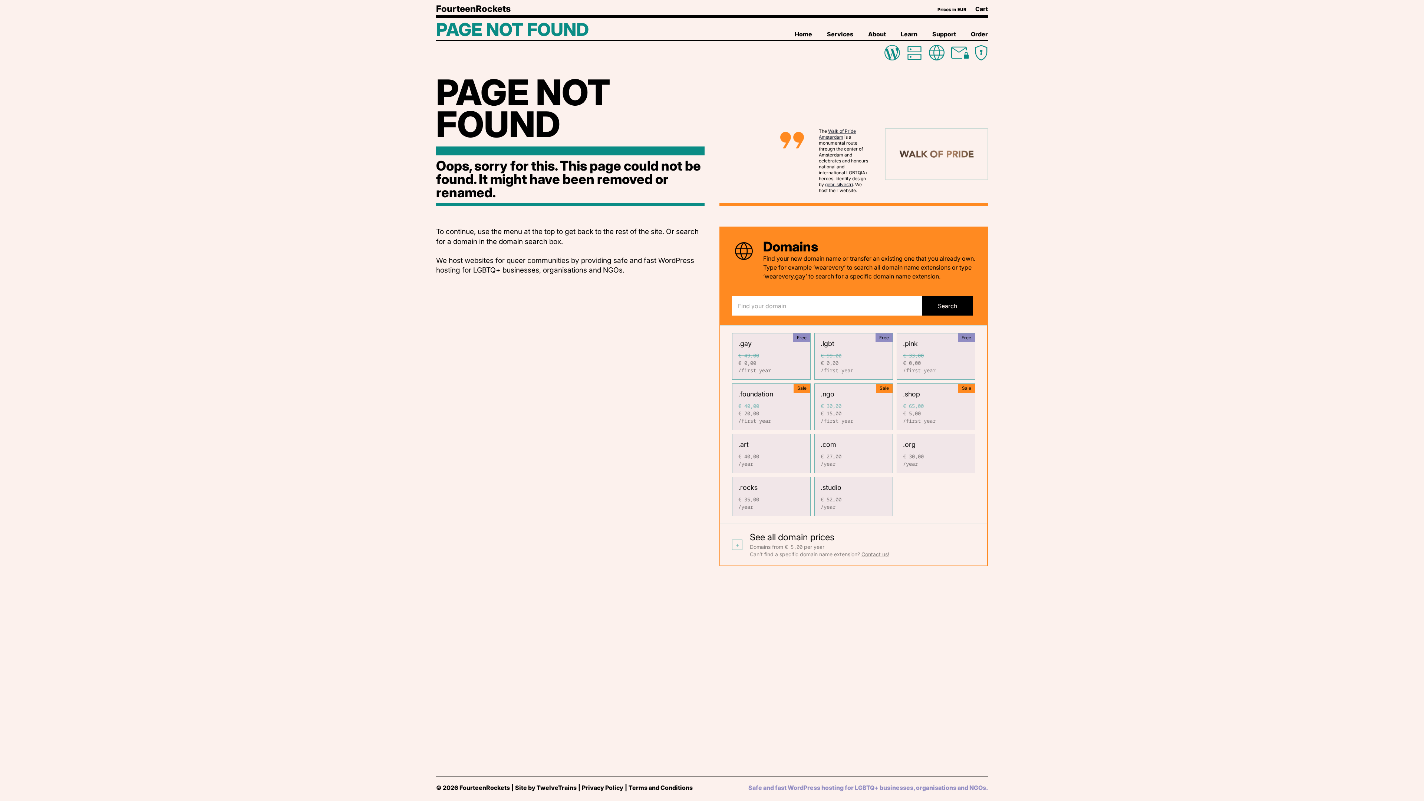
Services (840, 34)
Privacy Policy (602, 787)
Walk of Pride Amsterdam (837, 134)
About (877, 34)
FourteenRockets (473, 8)
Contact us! (875, 554)
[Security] (981, 52)
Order (979, 34)
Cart (981, 9)
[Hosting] (914, 52)
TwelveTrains (557, 787)
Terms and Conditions (661, 787)
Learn (909, 34)
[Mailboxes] (959, 52)
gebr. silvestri (839, 184)
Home (803, 34)
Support (944, 34)
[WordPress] (892, 52)
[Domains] (936, 52)
